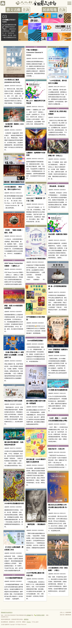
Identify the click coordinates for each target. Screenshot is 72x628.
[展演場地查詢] (54, 9)
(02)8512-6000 (40, 615)
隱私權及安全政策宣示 (6, 612)
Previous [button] (3, 27)
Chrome (29, 622)
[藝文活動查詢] (18, 9)
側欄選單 (69, 3)
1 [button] (34, 41)
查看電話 (26, 619)
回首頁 (3, 3)
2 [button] (36, 41)
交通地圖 (28, 615)
